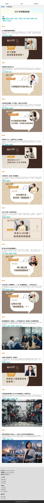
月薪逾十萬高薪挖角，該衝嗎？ (10, 357)
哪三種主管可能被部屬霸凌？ (9, 248)
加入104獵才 (3, 498)
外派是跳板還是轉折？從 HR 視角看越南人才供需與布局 (16, 393)
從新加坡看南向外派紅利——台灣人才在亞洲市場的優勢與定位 (18, 434)
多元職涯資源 (3, 483)
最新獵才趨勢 (3, 489)
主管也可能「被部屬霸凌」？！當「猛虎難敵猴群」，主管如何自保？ (19, 284)
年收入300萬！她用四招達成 (9, 212)
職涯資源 (3, 6)
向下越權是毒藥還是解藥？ (9, 30)
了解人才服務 (3, 481)
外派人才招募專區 (4, 491)
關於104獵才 (3, 496)
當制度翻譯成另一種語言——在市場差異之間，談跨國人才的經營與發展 (20, 321)
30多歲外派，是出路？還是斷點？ (10, 176)
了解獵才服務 (3, 487)
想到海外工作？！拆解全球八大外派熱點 (12, 139)
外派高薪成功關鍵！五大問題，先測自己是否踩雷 (14, 103)
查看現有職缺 (3, 479)
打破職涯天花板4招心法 (8, 67)
